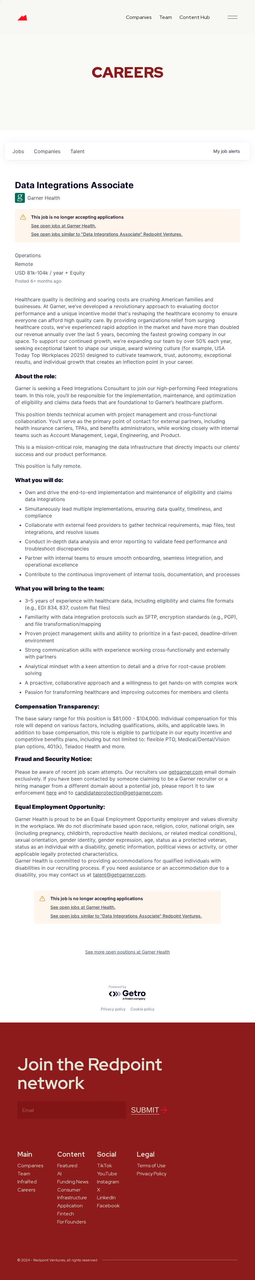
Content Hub (194, 17)
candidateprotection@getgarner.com (118, 793)
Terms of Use (151, 1166)
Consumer (69, 1190)
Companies (139, 17)
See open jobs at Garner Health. (63, 225)
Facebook (108, 1206)
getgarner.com (186, 772)
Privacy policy (113, 1009)
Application (70, 1206)
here (51, 793)
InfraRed (27, 1182)
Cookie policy (143, 1009)
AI (59, 1174)
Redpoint (22, 20)
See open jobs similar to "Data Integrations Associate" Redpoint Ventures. (107, 234)
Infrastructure (72, 1198)
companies (47, 151)
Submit (145, 1110)
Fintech (65, 1214)
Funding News (72, 1182)
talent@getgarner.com (119, 875)
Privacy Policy (151, 1174)
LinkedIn (106, 1198)
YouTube (107, 1174)
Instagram (108, 1182)
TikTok (104, 1166)
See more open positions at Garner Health (127, 951)
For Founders (71, 1222)
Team (165, 17)
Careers (26, 1190)
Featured (67, 1166)
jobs (18, 151)
